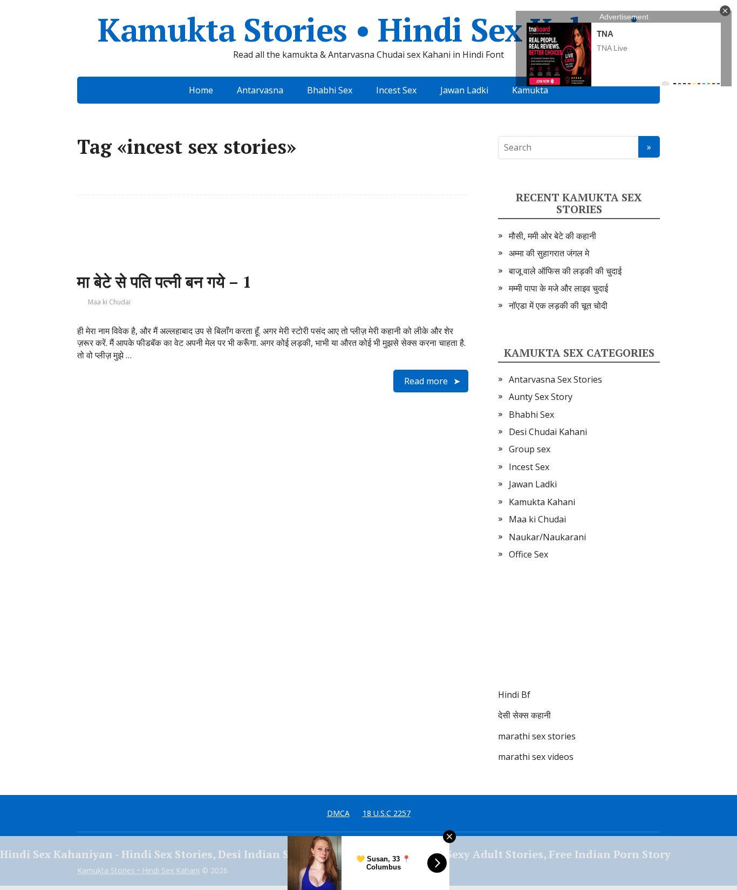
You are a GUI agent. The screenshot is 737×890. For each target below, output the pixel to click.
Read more (426, 381)
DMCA (338, 813)
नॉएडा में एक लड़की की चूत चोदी (558, 305)
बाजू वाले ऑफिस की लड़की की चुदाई (565, 271)
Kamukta (530, 90)
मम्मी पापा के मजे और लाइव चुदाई (558, 288)
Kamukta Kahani (542, 502)
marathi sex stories (537, 736)
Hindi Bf (514, 695)
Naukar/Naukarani (547, 537)
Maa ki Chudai (109, 302)
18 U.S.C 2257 (387, 813)
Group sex (529, 449)
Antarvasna (260, 90)
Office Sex (528, 554)
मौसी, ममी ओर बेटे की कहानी (552, 236)
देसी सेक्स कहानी (524, 715)
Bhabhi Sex (329, 90)
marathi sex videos (536, 757)
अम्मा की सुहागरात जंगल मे (549, 253)
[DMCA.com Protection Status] (579, 635)
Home (201, 90)
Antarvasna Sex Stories (555, 379)
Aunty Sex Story (540, 397)
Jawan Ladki (464, 90)
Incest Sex (396, 90)
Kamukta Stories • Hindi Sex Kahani (368, 29)
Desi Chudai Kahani (548, 432)
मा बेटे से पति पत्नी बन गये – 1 (164, 282)
